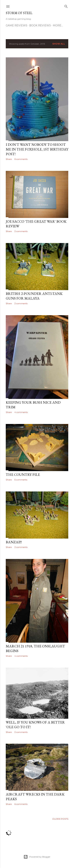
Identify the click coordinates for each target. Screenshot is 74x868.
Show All (58, 43)
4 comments (21, 412)
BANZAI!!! (14, 542)
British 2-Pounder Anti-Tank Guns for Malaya (34, 296)
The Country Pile (23, 474)
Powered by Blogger (39, 856)
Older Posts (60, 818)
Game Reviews (16, 25)
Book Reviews (40, 25)
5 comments (20, 479)
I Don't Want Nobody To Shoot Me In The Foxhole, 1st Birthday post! (37, 149)
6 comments (20, 159)
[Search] (66, 5)
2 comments (20, 231)
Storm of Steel (19, 13)
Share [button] (9, 159)
